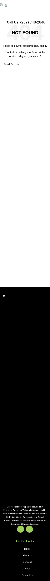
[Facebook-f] (20, 529)
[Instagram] (29, 529)
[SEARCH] (45, 64)
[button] (42, 9)
